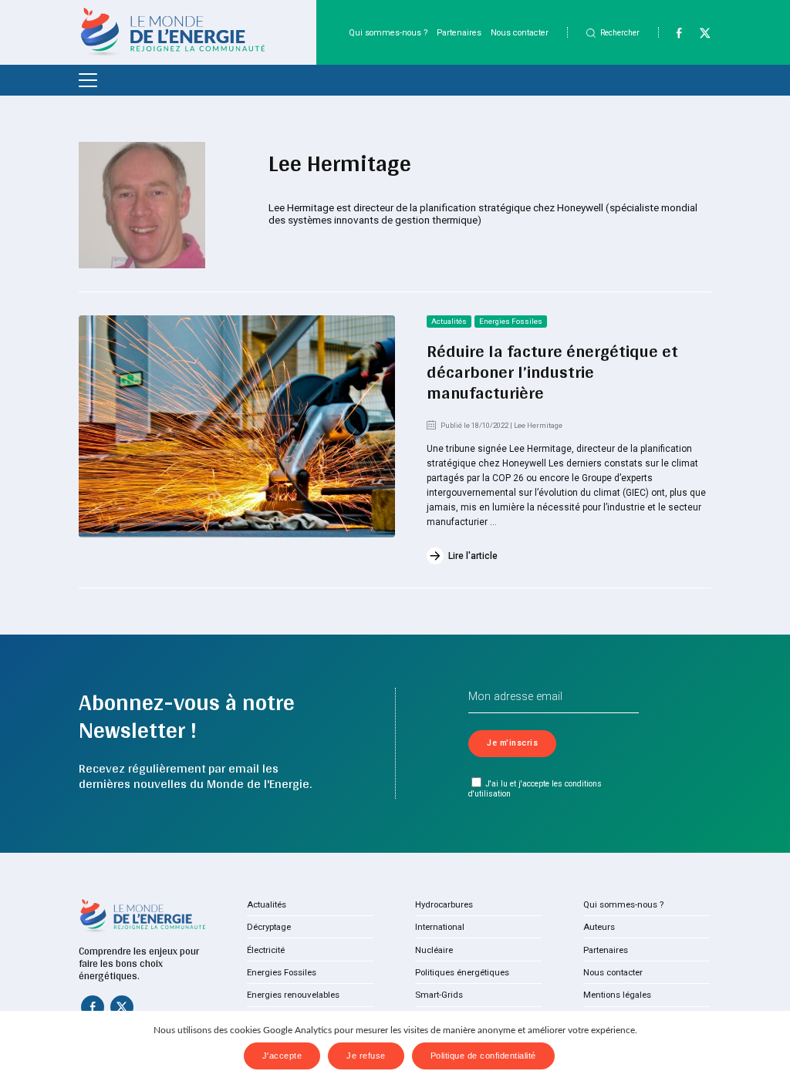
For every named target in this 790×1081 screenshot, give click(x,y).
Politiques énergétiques (462, 972)
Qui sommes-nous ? (388, 33)
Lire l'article (473, 556)
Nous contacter (520, 33)
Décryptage (269, 926)
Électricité (266, 950)
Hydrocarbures (444, 904)
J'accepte (282, 1055)
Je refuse (366, 1055)
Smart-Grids (439, 994)
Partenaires (459, 33)
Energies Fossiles (510, 321)
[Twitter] (699, 36)
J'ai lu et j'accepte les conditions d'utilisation (535, 789)
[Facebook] (672, 36)
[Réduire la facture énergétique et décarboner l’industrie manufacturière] (237, 426)
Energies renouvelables (293, 994)
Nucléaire (434, 950)
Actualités (449, 321)
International (439, 926)
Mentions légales (617, 994)
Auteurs (599, 926)
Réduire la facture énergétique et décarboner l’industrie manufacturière (552, 371)
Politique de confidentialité (483, 1055)
